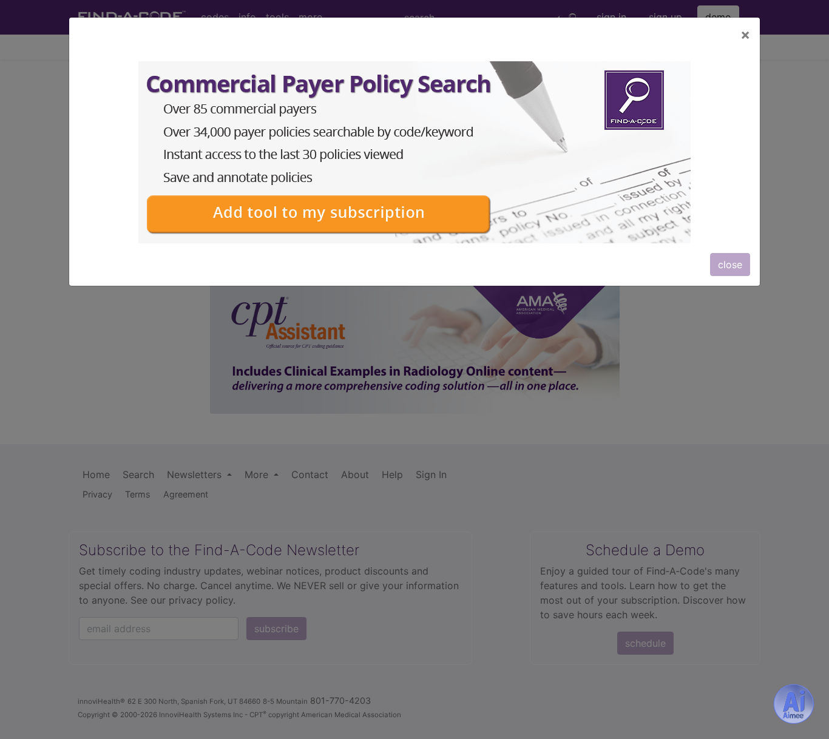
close (730, 264)
